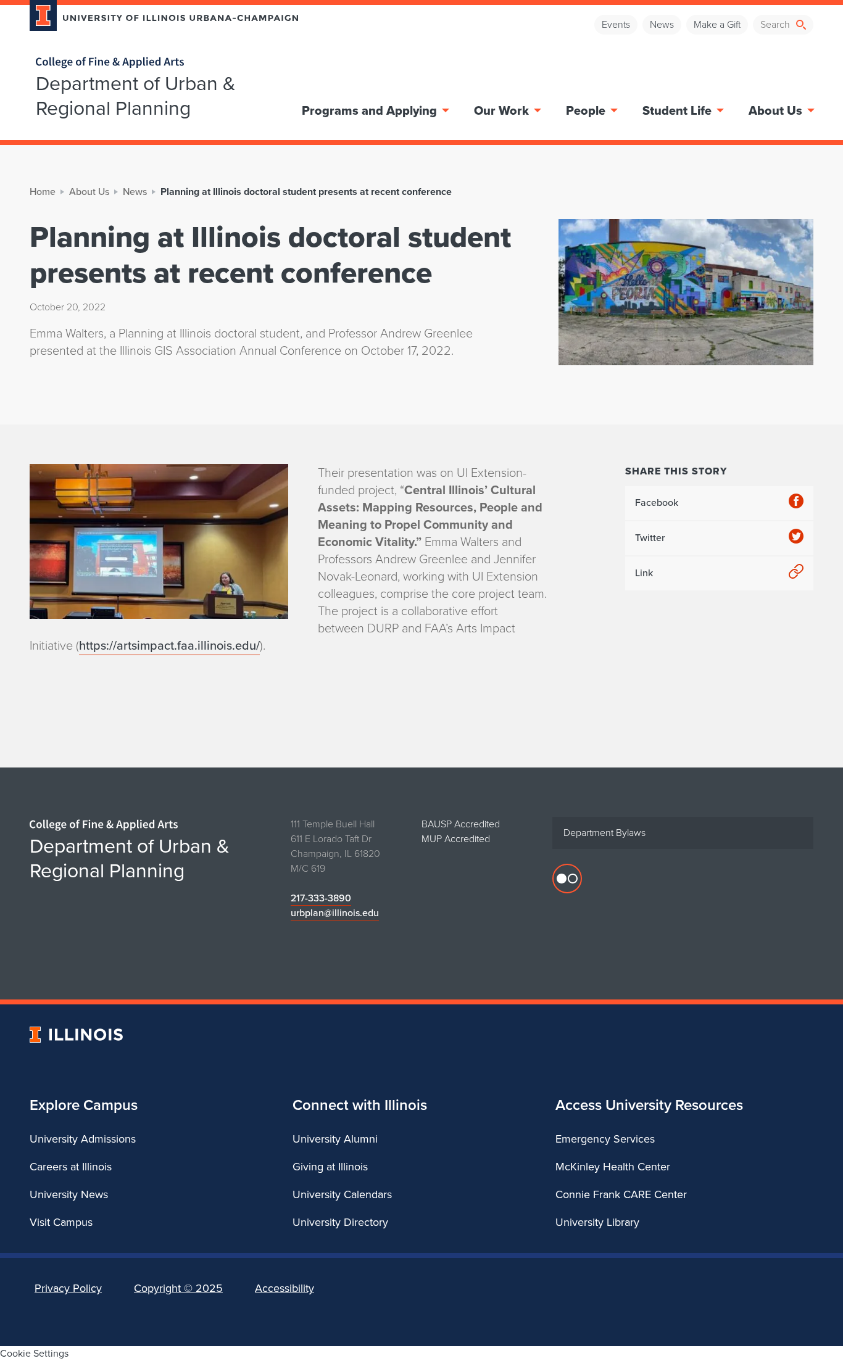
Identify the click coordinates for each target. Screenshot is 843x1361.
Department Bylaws (604, 832)
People (585, 110)
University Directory (340, 1222)
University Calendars (342, 1194)
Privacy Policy (68, 1288)
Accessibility (284, 1288)
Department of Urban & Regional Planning (136, 95)
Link (644, 573)
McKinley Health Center (612, 1167)
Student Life (677, 110)
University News (69, 1194)
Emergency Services (605, 1139)
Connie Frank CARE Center (621, 1194)
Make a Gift (717, 24)
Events (616, 24)
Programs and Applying (369, 110)
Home (43, 191)
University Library (597, 1222)
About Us (775, 110)
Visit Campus (61, 1222)
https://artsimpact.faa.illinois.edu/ (169, 645)
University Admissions (83, 1139)
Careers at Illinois (71, 1167)
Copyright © (178, 1288)
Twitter (650, 538)
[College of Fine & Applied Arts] (159, 62)
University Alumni (335, 1139)
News (662, 24)
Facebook (656, 502)
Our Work (501, 110)
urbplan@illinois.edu (335, 913)
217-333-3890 (321, 898)
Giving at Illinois (330, 1167)
